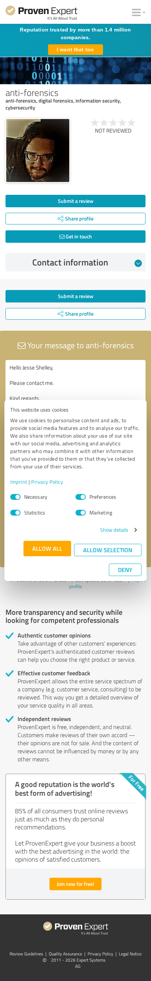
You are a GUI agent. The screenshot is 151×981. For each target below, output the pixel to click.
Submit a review (75, 200)
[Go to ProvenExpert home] (41, 13)
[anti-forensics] (37, 150)
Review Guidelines (26, 954)
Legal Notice (130, 954)
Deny (125, 569)
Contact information (70, 262)
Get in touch (78, 236)
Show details (114, 529)
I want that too (75, 49)
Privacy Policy (47, 481)
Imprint (18, 481)
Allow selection (107, 550)
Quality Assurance (65, 954)
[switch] (81, 497)
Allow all (47, 548)
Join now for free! (75, 883)
